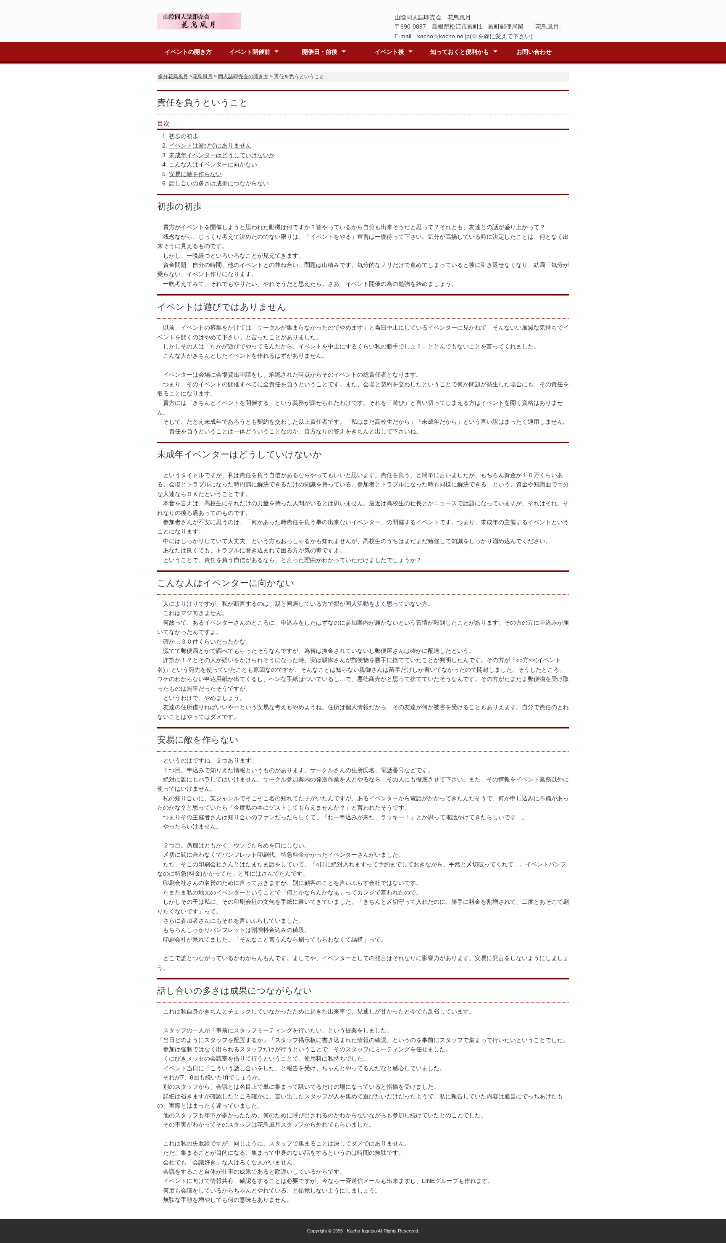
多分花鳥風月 (173, 76)
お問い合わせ (534, 51)
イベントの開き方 (188, 51)
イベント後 (389, 51)
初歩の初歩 (183, 136)
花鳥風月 (202, 76)
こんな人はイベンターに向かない (213, 164)
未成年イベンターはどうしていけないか (222, 155)
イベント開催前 (249, 51)
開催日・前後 (319, 51)
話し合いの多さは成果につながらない (219, 183)
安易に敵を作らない (195, 174)
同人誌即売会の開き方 (243, 76)
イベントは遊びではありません (210, 145)
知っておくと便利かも (459, 51)
